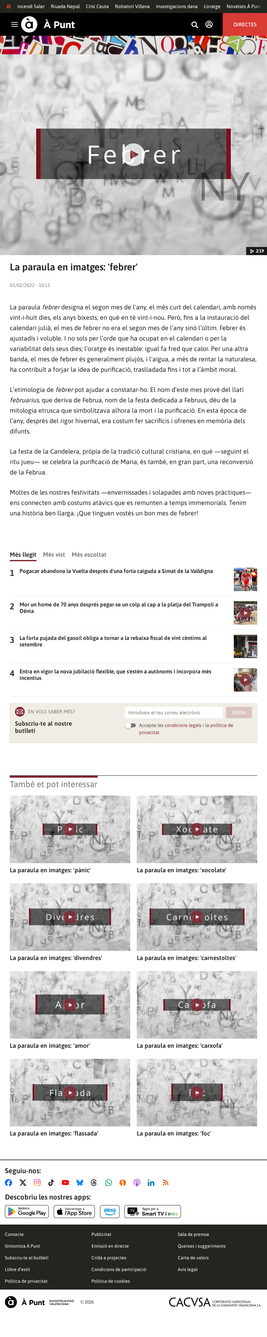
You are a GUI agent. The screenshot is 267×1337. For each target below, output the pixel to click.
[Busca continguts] (195, 25)
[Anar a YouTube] (67, 1183)
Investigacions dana (177, 6)
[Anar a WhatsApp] (110, 1183)
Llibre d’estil (17, 1269)
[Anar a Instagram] (38, 1183)
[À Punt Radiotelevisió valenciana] (39, 1302)
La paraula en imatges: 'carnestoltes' (186, 957)
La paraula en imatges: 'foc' (174, 1133)
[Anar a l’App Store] (74, 1211)
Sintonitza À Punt (22, 1246)
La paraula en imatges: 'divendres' (56, 957)
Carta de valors (193, 1257)
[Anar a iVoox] (124, 1183)
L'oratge (212, 6)
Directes (245, 24)
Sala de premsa (193, 1234)
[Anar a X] (24, 1183)
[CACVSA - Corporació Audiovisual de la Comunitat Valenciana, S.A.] (215, 1302)
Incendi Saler (31, 6)
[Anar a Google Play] (27, 1211)
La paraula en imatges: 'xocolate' (181, 870)
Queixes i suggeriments (202, 1246)
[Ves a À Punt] (48, 24)
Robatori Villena (132, 6)
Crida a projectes (108, 1257)
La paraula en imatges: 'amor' (50, 1045)
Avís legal (188, 1269)
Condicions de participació (118, 1269)
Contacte (14, 1234)
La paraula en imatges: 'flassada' (54, 1133)
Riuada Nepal (65, 6)
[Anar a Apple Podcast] (138, 1183)
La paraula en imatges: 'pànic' (50, 870)
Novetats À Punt (244, 6)
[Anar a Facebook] (10, 1183)
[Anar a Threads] (95, 1183)
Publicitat (101, 1234)
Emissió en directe (110, 1246)
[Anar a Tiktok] (52, 1183)
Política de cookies (110, 1281)
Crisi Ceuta (97, 6)
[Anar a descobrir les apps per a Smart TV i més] (152, 1211)
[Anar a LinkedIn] (152, 1183)
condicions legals (183, 725)
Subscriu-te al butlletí (27, 1257)
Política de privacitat (26, 1281)
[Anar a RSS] (167, 1183)
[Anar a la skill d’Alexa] (109, 1211)
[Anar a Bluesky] (81, 1183)
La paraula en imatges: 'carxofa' (180, 1045)
